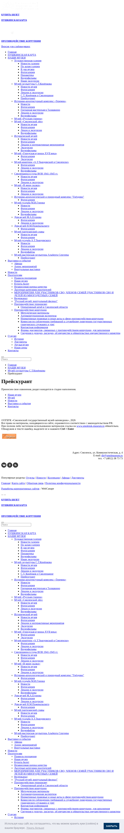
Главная (12, 52)
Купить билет (21, 283)
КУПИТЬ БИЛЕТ (10, 15)
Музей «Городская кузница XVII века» (35, 153)
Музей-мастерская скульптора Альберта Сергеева (41, 254)
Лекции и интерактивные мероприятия (42, 144)
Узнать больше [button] (35, 828)
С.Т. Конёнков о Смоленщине (37, 95)
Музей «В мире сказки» (27, 185)
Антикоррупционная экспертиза (39, 315)
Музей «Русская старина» (28, 118)
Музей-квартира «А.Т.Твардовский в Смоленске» (41, 162)
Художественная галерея (27, 60)
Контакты (13, 350)
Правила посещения (25, 278)
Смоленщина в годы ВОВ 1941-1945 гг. (36, 173)
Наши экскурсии (30, 81)
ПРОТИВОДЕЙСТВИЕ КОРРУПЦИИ (21, 41)
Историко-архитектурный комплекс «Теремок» (40, 101)
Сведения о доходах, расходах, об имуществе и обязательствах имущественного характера (70, 333)
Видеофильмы (28, 78)
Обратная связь (35, 483)
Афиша (18, 263)
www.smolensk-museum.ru (90, 426)
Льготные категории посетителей (32, 289)
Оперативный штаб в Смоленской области (44, 307)
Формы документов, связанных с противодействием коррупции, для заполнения (65, 330)
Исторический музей (25, 136)
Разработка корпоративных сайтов (20, 488)
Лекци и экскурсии (31, 130)
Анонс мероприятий (25, 266)
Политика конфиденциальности (63, 483)
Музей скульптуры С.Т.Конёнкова (33, 83)
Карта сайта (18, 483)
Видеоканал (20, 298)
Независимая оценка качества (30, 286)
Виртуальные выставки (27, 269)
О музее (12, 336)
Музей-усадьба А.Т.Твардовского (32, 240)
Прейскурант (28, 98)
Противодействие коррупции (30, 310)
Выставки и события (19, 260)
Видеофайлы (28, 252)
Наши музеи (21, 281)
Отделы (30, 477)
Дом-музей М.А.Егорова (27, 217)
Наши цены (20, 347)
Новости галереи (30, 63)
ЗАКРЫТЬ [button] (111, 826)
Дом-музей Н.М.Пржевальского (31, 225)
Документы (20, 341)
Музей (11, 397)
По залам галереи (30, 66)
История (19, 339)
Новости (25, 104)
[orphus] (9, 438)
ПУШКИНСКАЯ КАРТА (22, 54)
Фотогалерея (28, 72)
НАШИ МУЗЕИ (17, 57)
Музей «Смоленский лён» (28, 121)
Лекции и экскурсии (32, 92)
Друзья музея (21, 344)
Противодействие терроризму (30, 304)
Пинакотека (27, 75)
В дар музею (27, 69)
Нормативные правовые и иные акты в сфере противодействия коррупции (62, 318)
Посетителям (15, 275)
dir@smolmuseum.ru (112, 455)
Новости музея (29, 86)
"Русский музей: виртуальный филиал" (36, 301)
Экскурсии (27, 147)
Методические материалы (35, 312)
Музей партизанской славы (29, 231)
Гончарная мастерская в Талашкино (40, 110)
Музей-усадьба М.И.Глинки (29, 202)
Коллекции (54, 477)
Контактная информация (34, 327)
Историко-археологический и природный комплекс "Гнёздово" (49, 196)
